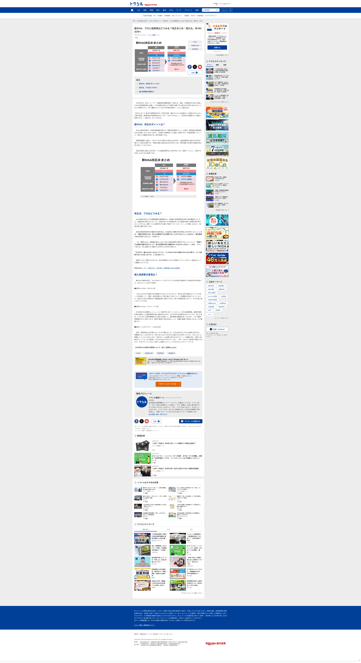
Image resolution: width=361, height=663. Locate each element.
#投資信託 (200, 16)
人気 (138, 10)
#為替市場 (221, 307)
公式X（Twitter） (219, 329)
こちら (173, 347)
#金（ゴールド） (177, 16)
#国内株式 (211, 286)
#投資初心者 (195, 45)
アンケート (188, 10)
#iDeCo (193, 16)
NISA (171, 10)
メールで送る (200, 67)
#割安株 (217, 310)
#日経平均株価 (147, 16)
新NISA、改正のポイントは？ (149, 83)
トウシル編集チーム (153, 35)
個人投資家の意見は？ (147, 91)
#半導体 (159, 16)
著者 (197, 10)
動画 (151, 10)
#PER (209, 310)
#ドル (209, 314)
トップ (132, 10)
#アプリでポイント (211, 16)
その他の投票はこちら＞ (222, 55)
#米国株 (186, 16)
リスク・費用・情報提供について (144, 625)
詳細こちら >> (146, 428)
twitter (195, 67)
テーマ (178, 10)
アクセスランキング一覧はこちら (191, 593)
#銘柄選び (221, 286)
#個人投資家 (211, 293)
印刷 (193, 73)
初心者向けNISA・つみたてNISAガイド (149, 21)
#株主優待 (211, 289)
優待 (164, 10)
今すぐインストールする (167, 384)
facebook (190, 67)
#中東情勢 (167, 16)
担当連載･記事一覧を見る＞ (158, 414)
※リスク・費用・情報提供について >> (147, 430)
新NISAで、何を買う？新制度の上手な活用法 (164, 268)
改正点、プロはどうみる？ (148, 87)
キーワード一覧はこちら (221, 318)
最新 (145, 10)
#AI (155, 16)
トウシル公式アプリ (224, 4)
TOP (133, 21)
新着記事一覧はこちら (222, 210)
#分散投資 (211, 307)
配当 (158, 10)
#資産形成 (171, 353)
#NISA (195, 42)
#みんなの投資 (212, 296)
